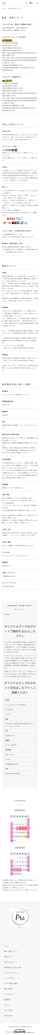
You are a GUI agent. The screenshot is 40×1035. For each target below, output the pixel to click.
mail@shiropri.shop (11, 764)
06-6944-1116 (10, 736)
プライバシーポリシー (11, 973)
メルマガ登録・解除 (10, 983)
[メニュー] (37, 3)
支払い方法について (10, 962)
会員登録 (7, 999)
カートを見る (8, 1010)
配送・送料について (10, 951)
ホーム (3, 8)
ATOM (10, 989)
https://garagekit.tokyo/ (12, 773)
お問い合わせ (8, 1016)
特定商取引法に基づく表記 (12, 967)
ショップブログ (9, 978)
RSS (5, 989)
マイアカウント (9, 994)
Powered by (9, 1032)
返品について (8, 957)
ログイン (7, 1005)
